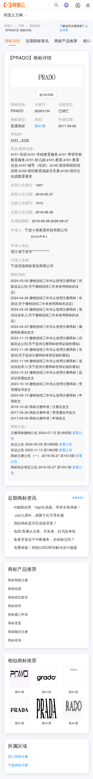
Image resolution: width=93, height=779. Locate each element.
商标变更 (14, 622)
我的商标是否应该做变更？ (35, 522)
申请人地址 (20, 245)
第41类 (40, 125)
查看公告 (65, 444)
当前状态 (65, 104)
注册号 (40, 104)
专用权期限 (20, 220)
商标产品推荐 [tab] (65, 40)
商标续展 (14, 588)
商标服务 (35, 25)
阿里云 (8, 25)
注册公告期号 (21, 202)
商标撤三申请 (18, 614)
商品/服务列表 (22, 148)
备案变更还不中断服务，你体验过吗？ (44, 539)
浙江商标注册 (18, 756)
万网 (21, 25)
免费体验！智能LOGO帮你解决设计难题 (45, 547)
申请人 (16, 229)
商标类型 (18, 119)
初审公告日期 (21, 193)
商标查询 (14, 640)
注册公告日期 (21, 211)
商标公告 (18, 426)
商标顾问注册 (18, 631)
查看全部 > (78, 497)
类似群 (16, 134)
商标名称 (18, 104)
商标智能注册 (18, 580)
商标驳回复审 (18, 597)
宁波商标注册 (18, 765)
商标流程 (18, 274)
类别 (38, 119)
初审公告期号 (21, 184)
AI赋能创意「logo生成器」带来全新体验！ (47, 506)
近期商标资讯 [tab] (37, 40)
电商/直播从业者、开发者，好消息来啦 (45, 531)
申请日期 (65, 119)
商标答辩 (14, 605)
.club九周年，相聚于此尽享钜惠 (39, 515)
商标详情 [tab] (12, 40)
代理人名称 (20, 260)
